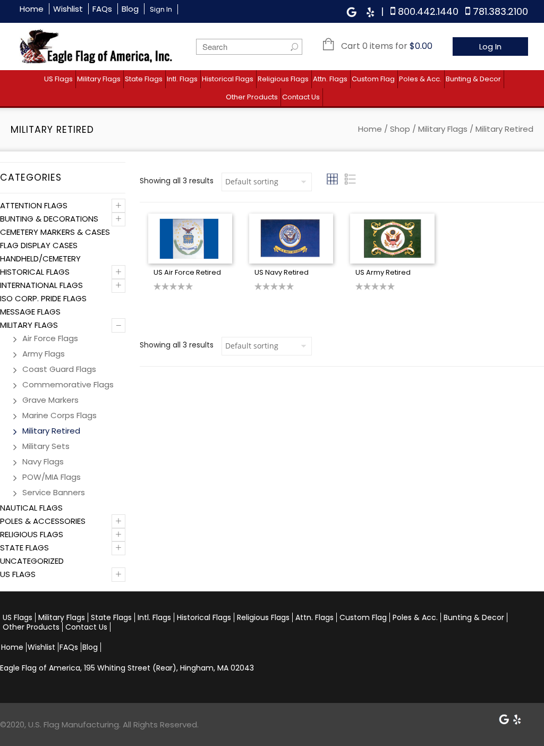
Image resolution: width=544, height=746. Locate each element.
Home (32, 8)
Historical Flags (227, 79)
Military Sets (46, 446)
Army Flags (43, 353)
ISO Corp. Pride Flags (43, 298)
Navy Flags (43, 461)
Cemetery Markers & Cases (55, 232)
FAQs (102, 8)
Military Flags (99, 79)
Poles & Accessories (43, 521)
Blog (130, 8)
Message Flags (30, 311)
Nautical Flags (31, 507)
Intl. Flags (182, 79)
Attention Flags (33, 205)
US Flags (58, 79)
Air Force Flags (50, 338)
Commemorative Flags (68, 384)
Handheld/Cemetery (40, 258)
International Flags (41, 285)
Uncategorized (32, 560)
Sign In (161, 9)
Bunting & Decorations (49, 218)
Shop (400, 128)
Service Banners (53, 492)
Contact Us (301, 97)
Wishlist (68, 8)
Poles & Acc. (420, 79)
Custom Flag (373, 79)
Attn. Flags (330, 79)
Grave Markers (50, 399)
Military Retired (51, 430)
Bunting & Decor (473, 79)
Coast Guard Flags (59, 369)
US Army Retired (383, 272)
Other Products (252, 97)
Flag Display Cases (39, 245)
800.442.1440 (428, 11)
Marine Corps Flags (59, 415)
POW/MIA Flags (51, 476)
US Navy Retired (281, 272)
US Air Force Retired (187, 272)
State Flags (144, 79)
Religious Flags (283, 79)
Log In (490, 46)
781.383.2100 (500, 11)
